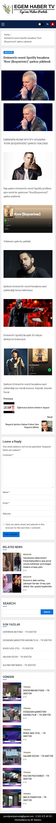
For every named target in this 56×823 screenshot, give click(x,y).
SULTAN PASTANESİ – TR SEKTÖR (19, 665)
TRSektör (27, 687)
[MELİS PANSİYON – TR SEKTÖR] (12, 798)
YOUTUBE (53, 24)
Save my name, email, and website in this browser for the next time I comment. (25, 526)
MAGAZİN (9, 52)
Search (9, 603)
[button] (2, 24)
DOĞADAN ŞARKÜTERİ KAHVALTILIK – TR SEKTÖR (27, 640)
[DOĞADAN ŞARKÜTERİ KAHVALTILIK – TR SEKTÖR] (12, 713)
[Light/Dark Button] (41, 24)
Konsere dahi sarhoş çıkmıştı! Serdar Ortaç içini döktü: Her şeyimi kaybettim (37, 583)
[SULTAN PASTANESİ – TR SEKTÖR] (12, 777)
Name (6, 492)
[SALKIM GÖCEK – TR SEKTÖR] (12, 756)
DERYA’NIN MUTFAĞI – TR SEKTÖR (19, 632)
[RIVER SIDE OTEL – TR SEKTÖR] (12, 734)
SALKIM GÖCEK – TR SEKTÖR (17, 657)
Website (7, 513)
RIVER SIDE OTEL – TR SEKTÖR (18, 648)
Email (6, 503)
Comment (8, 455)
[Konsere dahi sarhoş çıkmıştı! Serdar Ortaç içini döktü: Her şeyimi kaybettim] (12, 583)
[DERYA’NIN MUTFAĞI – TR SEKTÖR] (12, 692)
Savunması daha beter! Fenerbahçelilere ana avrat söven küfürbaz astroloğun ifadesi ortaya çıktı (37, 562)
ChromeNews (21, 820)
